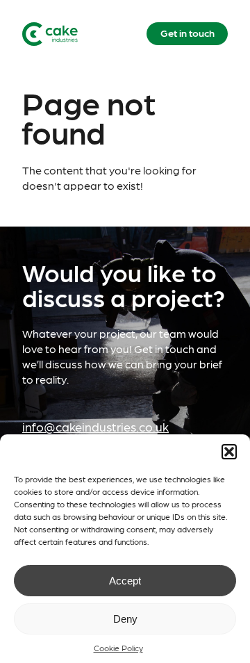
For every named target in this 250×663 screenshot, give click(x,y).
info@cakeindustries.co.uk (95, 426)
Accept (125, 581)
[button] (229, 452)
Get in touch (187, 32)
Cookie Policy (118, 648)
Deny (125, 619)
